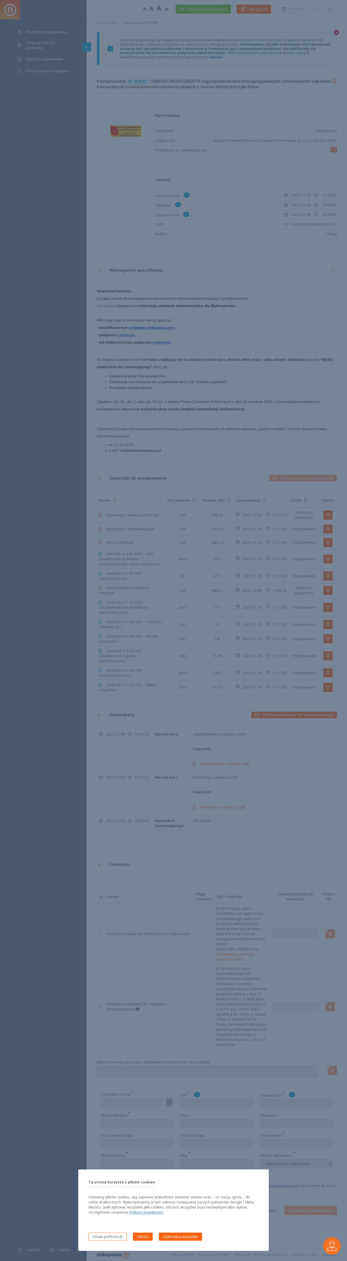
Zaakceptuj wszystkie (180, 1236)
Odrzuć (143, 1236)
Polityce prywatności (146, 1212)
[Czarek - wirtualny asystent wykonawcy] (332, 1246)
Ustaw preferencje (107, 1236)
